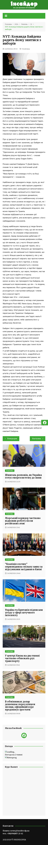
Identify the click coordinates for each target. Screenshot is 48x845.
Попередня (12, 439)
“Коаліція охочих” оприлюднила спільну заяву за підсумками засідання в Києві (23, 567)
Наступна (36, 439)
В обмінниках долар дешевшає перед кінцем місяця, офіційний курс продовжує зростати (20, 705)
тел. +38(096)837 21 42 (13, 833)
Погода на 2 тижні (13, 755)
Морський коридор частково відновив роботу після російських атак (23, 521)
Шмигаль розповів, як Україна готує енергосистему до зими (23, 476)
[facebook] (24, 735)
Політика (26, 49)
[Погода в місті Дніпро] (24, 752)
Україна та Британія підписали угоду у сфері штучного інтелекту (24, 612)
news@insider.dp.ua (19, 831)
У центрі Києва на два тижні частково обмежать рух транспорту (22, 658)
